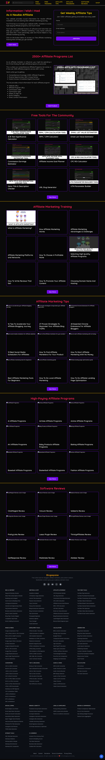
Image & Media (9, 627)
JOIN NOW (76, 38)
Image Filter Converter (11, 651)
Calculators (57, 627)
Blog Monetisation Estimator (60, 616)
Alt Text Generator (10, 643)
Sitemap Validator (10, 738)
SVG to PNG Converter (11, 638)
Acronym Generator (34, 713)
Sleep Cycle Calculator (59, 648)
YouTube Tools (82, 590)
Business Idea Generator (35, 744)
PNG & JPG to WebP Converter (13, 636)
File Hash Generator (82, 673)
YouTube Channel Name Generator (86, 606)
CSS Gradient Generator (35, 636)
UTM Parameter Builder (59, 593)
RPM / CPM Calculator (59, 606)
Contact (40, 753)
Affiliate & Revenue (59, 590)
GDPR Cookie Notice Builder (60, 711)
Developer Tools (34, 627)
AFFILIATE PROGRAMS (70, 3)
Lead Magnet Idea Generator (61, 618)
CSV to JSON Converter (11, 666)
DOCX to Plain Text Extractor (12, 683)
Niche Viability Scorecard (12, 621)
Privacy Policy (68, 753)
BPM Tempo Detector (58, 673)
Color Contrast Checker (35, 658)
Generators (81, 627)
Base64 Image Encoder (35, 643)
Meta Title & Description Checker (13, 595)
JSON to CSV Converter (11, 671)
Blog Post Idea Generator (84, 633)
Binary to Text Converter (35, 666)
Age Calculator (57, 643)
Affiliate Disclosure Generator (61, 613)
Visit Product (52, 106)
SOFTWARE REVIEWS (85, 3)
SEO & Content (9, 590)
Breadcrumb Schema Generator (13, 611)
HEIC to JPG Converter (11, 648)
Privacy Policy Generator (59, 708)
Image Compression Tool (11, 631)
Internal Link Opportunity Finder (13, 606)
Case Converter (33, 603)
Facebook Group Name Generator (38, 708)
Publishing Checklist (82, 648)
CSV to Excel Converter (11, 676)
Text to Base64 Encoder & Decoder (38, 668)
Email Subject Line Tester (11, 708)
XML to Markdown (10, 701)
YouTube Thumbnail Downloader (85, 595)
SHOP (98, 3)
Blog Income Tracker (82, 656)
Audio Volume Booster (59, 671)
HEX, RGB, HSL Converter (35, 656)
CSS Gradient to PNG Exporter (37, 651)
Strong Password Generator (84, 641)
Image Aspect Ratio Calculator (13, 641)
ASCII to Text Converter (35, 671)
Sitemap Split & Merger (11, 741)
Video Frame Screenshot (59, 686)
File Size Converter (82, 671)
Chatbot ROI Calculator (35, 746)
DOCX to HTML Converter (11, 681)
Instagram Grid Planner (11, 726)
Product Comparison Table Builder (86, 708)
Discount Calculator (58, 641)
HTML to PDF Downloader (12, 686)
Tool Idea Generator (34, 741)
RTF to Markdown (9, 699)
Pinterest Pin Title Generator (12, 724)
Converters (9, 662)
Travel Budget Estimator (59, 653)
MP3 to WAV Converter (59, 666)
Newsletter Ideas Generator (12, 716)
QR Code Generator (82, 643)
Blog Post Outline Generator (84, 636)
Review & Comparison (84, 705)
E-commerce (33, 733)
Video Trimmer (57, 681)
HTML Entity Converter (35, 648)
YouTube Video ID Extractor (84, 601)
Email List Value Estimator (60, 611)
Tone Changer (33, 621)
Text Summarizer (33, 613)
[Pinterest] (48, 584)
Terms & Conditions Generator (61, 713)
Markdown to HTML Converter (37, 638)
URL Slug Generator (58, 595)
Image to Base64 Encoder (12, 646)
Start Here (12, 45)
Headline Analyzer (34, 593)
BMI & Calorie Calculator (59, 631)
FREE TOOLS (37, 3)
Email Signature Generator (36, 724)
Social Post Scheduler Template (85, 653)
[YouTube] (52, 584)
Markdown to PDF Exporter (12, 689)
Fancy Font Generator (35, 606)
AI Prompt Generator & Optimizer (38, 726)
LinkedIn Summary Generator (37, 721)
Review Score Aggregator (84, 716)
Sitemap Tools (9, 733)
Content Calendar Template (84, 651)
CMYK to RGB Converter (35, 653)
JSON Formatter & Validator (36, 633)
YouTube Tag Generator (83, 593)
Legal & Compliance (59, 705)
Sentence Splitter (33, 618)
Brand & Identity (34, 705)
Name (58, 20)
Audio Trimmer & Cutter (59, 668)
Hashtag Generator (82, 638)
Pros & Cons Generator (83, 711)
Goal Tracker (80, 658)
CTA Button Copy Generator (36, 595)
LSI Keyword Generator (11, 603)
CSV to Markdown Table (11, 691)
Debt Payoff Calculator (59, 646)
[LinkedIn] (44, 584)
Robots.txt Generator (34, 641)
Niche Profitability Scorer (36, 738)
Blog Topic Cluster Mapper (12, 616)
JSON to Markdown (10, 694)
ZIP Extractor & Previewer (84, 668)
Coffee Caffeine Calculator (60, 651)
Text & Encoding (34, 662)
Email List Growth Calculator (12, 713)
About (35, 753)
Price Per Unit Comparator (60, 656)
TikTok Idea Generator (11, 729)
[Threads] (60, 584)
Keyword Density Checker (12, 593)
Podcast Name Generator (36, 711)
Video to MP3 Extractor (59, 683)
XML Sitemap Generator (11, 736)
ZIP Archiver (80, 666)
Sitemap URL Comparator (12, 746)
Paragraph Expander (34, 616)
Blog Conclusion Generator (36, 611)
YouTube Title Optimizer (83, 608)
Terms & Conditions (57, 753)
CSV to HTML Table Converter (12, 678)
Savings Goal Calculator (59, 633)
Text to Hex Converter (35, 673)
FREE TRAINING (47, 3)
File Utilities (81, 662)
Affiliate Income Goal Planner (61, 603)
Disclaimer (47, 753)
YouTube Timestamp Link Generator (86, 598)
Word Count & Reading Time (12, 601)
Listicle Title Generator (35, 598)
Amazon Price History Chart (36, 736)
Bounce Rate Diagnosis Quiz (60, 621)
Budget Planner (57, 636)
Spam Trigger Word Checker (12, 719)
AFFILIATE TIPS (59, 3)
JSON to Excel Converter (11, 673)
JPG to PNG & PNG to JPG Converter (14, 633)
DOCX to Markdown (10, 696)
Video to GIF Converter (59, 678)
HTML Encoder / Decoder (35, 631)
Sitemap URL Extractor (11, 744)
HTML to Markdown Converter (37, 646)
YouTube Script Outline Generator (86, 613)
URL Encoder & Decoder (35, 676)
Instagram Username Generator (37, 716)
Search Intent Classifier (11, 613)
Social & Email (9, 705)
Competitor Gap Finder (11, 618)
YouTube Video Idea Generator (85, 611)
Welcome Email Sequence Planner (14, 721)
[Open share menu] (101, 756)
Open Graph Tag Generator (12, 656)
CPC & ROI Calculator (58, 601)
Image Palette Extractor (11, 653)
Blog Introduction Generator (36, 608)
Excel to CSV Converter (11, 668)
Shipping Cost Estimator (59, 658)
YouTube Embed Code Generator (85, 603)
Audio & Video (57, 662)
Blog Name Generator (83, 631)
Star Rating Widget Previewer (85, 713)
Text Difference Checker (35, 683)
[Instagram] (56, 584)
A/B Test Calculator (58, 608)
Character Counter (34, 681)
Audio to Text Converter (59, 676)
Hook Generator (33, 623)
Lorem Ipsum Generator (83, 646)
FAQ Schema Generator (11, 608)
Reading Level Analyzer (11, 598)
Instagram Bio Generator (35, 719)
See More (52, 197)
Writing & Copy (34, 590)
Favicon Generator (10, 658)
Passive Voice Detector (35, 601)
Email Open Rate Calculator (12, 711)
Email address (60, 28)
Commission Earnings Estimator (61, 598)
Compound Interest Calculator (61, 638)
